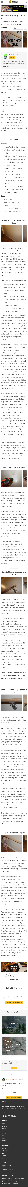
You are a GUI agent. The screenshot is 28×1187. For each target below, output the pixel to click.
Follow (12, 57)
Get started (5, 1151)
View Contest (14, 979)
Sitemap (4, 1156)
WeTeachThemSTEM (11, 1079)
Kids (21, 22)
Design (4, 1128)
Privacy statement (8, 1178)
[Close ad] (25, 6)
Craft (3, 1131)
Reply (14, 1092)
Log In (14, 1068)
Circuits (4, 1124)
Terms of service (20, 1176)
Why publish (5, 1148)
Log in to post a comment (14, 1097)
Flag (5, 1089)
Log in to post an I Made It (14, 1003)
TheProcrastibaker (8, 22)
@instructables (8, 1166)
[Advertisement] (14, 8)
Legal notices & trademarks (10, 1183)
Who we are (5, 1158)
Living (16, 22)
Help (3, 1153)
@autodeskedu (8, 1169)
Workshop (4, 1126)
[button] (2, 2)
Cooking (4, 1133)
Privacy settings (19, 1178)
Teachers (4, 1140)
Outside (4, 1138)
